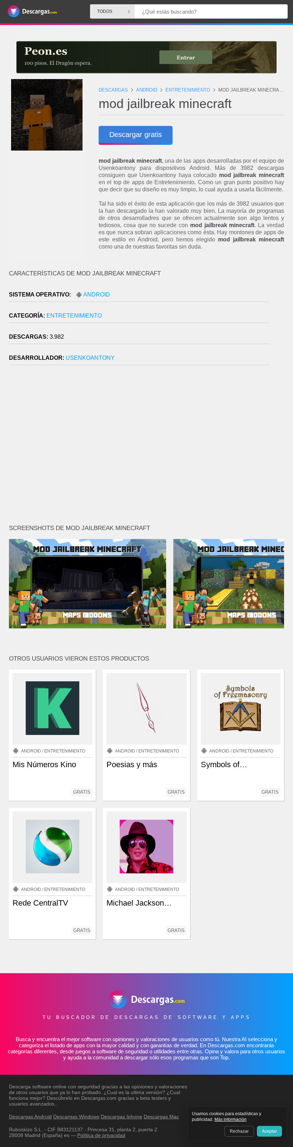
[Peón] (146, 57)
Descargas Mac (161, 1116)
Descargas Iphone (121, 1116)
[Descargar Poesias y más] (146, 709)
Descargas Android (30, 1116)
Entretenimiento (74, 316)
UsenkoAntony (90, 358)
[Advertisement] (146, 448)
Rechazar (239, 1131)
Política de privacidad (101, 1135)
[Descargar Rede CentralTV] (52, 847)
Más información (230, 1119)
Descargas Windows (76, 1116)
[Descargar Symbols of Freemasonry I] (240, 709)
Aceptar (269, 1131)
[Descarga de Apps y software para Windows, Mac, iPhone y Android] (32, 11)
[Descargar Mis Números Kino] (52, 709)
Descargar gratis (135, 134)
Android (96, 294)
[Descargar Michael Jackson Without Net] (146, 847)
